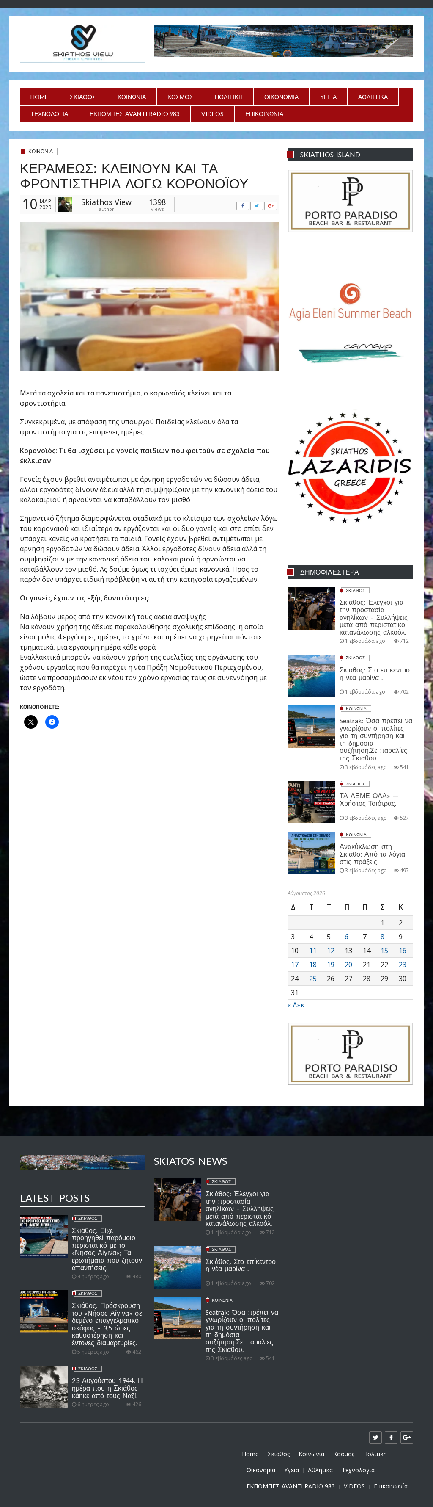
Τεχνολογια (49, 113)
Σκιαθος (83, 96)
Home (39, 96)
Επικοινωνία (264, 113)
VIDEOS (212, 113)
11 (313, 950)
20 (348, 964)
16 (402, 950)
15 (384, 950)
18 (313, 964)
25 (313, 978)
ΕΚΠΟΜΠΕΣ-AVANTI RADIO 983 (135, 113)
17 (295, 964)
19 (330, 964)
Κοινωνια (132, 96)
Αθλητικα (373, 96)
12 (330, 950)
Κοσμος (180, 96)
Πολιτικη (229, 96)
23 (402, 964)
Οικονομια (281, 96)
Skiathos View (106, 202)
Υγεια (328, 96)
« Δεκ (296, 1004)
